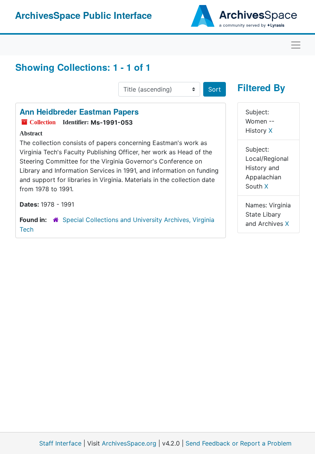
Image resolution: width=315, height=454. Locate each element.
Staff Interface (60, 443)
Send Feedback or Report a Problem (239, 443)
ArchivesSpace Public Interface (83, 15)
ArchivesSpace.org (129, 443)
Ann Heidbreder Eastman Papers (79, 111)
